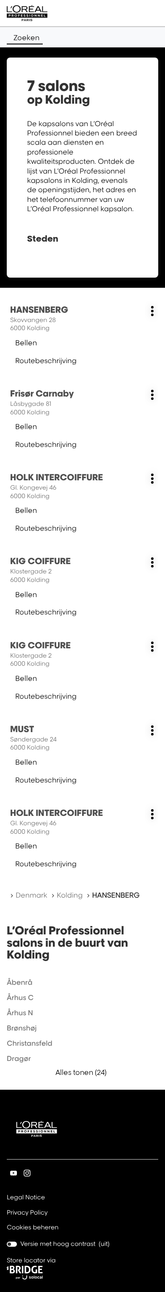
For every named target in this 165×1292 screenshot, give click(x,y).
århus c (20, 997)
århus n (20, 1012)
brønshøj (22, 1028)
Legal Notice (26, 1198)
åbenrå (20, 982)
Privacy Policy (27, 1213)
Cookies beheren (33, 1227)
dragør (19, 1058)
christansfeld (29, 1043)
